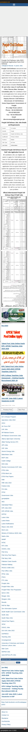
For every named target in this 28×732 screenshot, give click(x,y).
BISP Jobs (5, 457)
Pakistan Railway (7, 564)
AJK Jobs (5, 429)
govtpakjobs (5, 498)
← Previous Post (6, 409)
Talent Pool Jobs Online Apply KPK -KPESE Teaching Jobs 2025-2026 (13, 346)
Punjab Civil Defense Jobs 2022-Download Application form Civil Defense (13, 62)
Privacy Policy (6, 724)
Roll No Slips (6, 605)
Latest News (6, 520)
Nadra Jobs (5, 536)
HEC (3, 501)
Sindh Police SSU (7, 618)
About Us (5, 712)
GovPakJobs (6, 721)
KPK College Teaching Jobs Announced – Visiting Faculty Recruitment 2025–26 (13, 378)
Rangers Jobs (6, 599)
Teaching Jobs (6, 637)
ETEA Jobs (5, 470)
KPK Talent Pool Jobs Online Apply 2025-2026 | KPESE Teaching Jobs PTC (13, 369)
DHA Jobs (5, 464)
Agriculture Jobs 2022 (9, 420)
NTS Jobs (5, 545)
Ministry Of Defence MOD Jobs (12, 533)
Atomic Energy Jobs (8, 451)
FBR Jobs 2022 (6, 483)
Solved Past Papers (8, 621)
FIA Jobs (4, 489)
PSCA (3, 577)
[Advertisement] (14, 21)
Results (4, 602)
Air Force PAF (6, 426)
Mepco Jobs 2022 (7, 527)
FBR (3, 479)
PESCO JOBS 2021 (8, 567)
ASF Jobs (5, 448)
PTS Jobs (5, 580)
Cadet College (6, 461)
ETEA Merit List (7, 473)
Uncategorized (6, 640)
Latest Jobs (19, 65)
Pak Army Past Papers (9, 555)
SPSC (3, 624)
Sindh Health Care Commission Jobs (13, 612)
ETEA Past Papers (7, 476)
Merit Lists (5, 530)
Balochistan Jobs (7, 454)
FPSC (3, 492)
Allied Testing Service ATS (10, 442)
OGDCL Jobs (6, 549)
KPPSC (4, 514)
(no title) (5, 326)
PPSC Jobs (5, 574)
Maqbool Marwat (8, 65)
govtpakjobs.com (5, 2)
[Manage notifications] (24, 729)
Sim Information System (9, 608)
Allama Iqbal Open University (11, 439)
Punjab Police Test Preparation (11, 590)
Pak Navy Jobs (6, 558)
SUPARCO (5, 634)
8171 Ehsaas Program (9, 417)
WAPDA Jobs (6, 652)
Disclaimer (5, 718)
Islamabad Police (7, 505)
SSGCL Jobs (6, 627)
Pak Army (5, 552)
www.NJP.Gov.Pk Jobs (9, 655)
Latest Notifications (8, 523)
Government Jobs (7, 495)
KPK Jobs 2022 (6, 508)
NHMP (4, 539)
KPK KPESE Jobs (7, 511)
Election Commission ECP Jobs (12, 467)
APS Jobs (5, 445)
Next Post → (23, 409)
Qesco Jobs (5, 593)
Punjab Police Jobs (8, 586)
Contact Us (5, 715)
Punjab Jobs (5, 583)
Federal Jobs (6, 486)
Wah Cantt (5, 648)
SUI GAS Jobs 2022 (8, 630)
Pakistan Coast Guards (9, 561)
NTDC (4, 542)
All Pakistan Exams (8, 432)
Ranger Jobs (6, 596)
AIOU (3, 423)
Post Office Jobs (7, 571)
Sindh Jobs (5, 615)
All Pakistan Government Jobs (11, 435)
